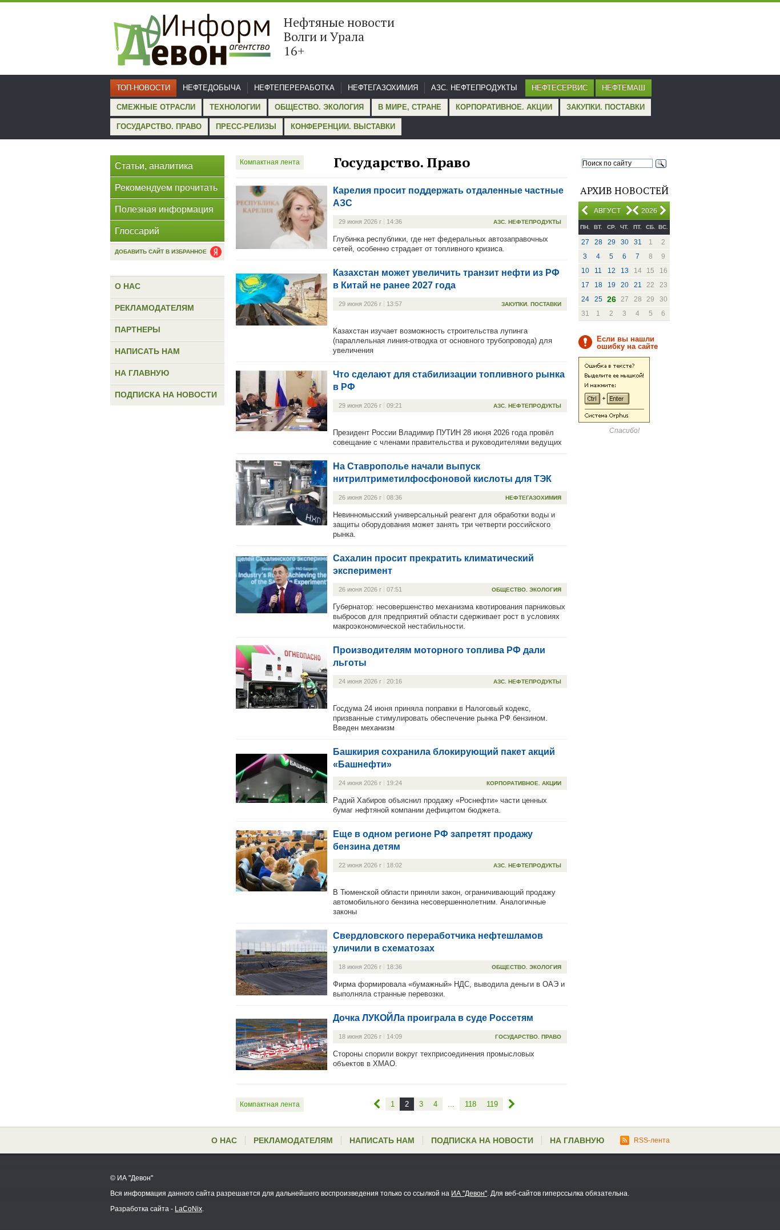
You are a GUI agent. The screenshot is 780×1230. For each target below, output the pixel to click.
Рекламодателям (154, 307)
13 (625, 271)
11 (598, 271)
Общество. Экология (319, 107)
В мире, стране (409, 107)
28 (598, 242)
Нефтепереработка (294, 87)
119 (492, 1104)
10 (585, 271)
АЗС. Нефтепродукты (474, 87)
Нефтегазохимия (383, 87)
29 (612, 242)
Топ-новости (143, 87)
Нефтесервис (560, 87)
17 (585, 285)
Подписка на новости (166, 394)
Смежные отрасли (155, 107)
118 (470, 1104)
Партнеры (137, 329)
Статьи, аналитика (154, 166)
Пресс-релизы (246, 126)
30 (625, 242)
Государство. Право (159, 126)
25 (598, 299)
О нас (127, 286)
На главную (142, 372)
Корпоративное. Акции (504, 107)
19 (612, 285)
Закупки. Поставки (605, 107)
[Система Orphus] (614, 420)
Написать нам (147, 351)
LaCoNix (188, 1209)
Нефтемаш (623, 87)
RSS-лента (652, 1140)
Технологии (235, 107)
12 (612, 271)
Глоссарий (137, 231)
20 (625, 285)
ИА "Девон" (469, 1193)
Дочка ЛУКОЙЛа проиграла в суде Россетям (433, 1018)
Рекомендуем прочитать (166, 187)
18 (598, 285)
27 (585, 242)
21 (638, 285)
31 (638, 242)
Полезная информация (164, 209)
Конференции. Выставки (343, 126)
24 (585, 299)
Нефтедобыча (212, 87)
